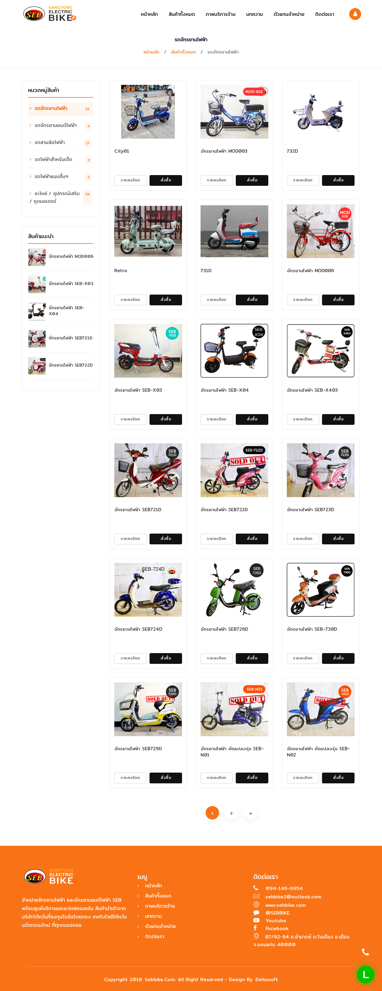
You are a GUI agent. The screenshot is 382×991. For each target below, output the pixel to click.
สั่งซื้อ (166, 180)
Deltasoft (266, 979)
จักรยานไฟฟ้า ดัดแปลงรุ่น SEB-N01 (232, 751)
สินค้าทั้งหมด (182, 14)
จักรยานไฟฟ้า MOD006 (71, 256)
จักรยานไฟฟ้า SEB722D (71, 365)
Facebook (276, 928)
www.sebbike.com (285, 905)
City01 (121, 151)
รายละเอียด (130, 180)
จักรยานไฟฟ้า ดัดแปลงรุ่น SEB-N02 (318, 751)
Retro (120, 270)
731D (206, 270)
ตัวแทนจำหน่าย (289, 14)
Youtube (275, 920)
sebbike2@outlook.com (293, 896)
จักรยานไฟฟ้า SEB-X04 (66, 310)
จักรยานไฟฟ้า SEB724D (138, 629)
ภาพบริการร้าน (220, 14)
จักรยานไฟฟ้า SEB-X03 (71, 283)
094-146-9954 (283, 888)
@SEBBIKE (276, 913)
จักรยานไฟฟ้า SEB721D (71, 338)
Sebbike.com (160, 979)
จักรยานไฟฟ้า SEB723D (310, 509)
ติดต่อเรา (324, 14)
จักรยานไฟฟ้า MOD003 (224, 151)
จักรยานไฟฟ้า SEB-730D (312, 629)
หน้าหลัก (149, 14)
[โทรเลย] (366, 952)
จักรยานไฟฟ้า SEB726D (224, 629)
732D (292, 151)
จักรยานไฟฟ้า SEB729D (138, 748)
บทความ (254, 14)
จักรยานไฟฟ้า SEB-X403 (312, 390)
